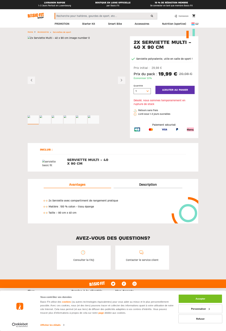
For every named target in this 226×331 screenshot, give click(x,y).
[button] (181, 15)
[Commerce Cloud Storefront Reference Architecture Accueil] (36, 16)
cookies (66, 301)
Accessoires (43, 32)
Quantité (138, 86)
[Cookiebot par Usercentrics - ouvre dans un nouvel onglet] (19, 325)
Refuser (200, 318)
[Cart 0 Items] (195, 16)
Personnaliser (198, 308)
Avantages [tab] (77, 184)
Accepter (200, 298)
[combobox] (106, 16)
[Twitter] (113, 284)
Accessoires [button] (142, 24)
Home (30, 32)
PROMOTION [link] (62, 24)
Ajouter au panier (175, 90)
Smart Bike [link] (115, 24)
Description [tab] (148, 184)
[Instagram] (134, 284)
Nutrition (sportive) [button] (174, 24)
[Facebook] (124, 284)
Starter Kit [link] (88, 24)
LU (196, 23)
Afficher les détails (50, 325)
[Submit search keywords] (152, 16)
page (101, 313)
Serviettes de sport (62, 32)
